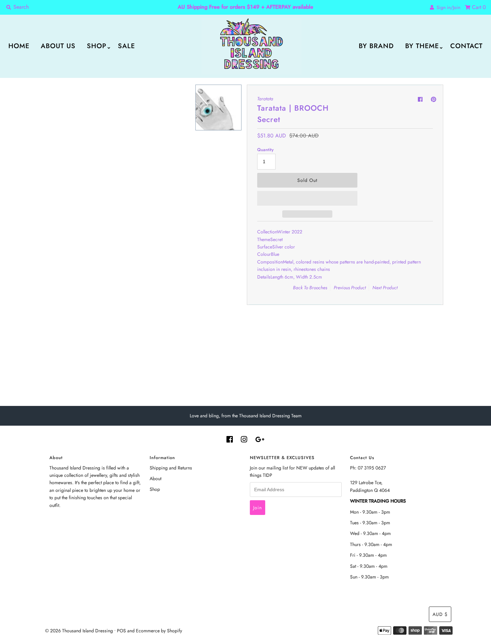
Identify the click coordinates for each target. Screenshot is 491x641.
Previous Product (350, 287)
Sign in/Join (447, 7)
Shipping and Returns (171, 467)
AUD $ (440, 614)
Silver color (283, 246)
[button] (307, 198)
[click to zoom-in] (182, 95)
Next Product (384, 287)
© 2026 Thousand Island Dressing (79, 630)
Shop (97, 46)
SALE (126, 46)
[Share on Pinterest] (433, 99)
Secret (276, 239)
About (155, 478)
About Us (58, 46)
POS (121, 630)
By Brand (376, 46)
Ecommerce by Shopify (159, 630)
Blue (275, 254)
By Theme (422, 46)
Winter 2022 (289, 231)
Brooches (318, 287)
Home (18, 46)
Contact (466, 46)
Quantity (265, 149)
